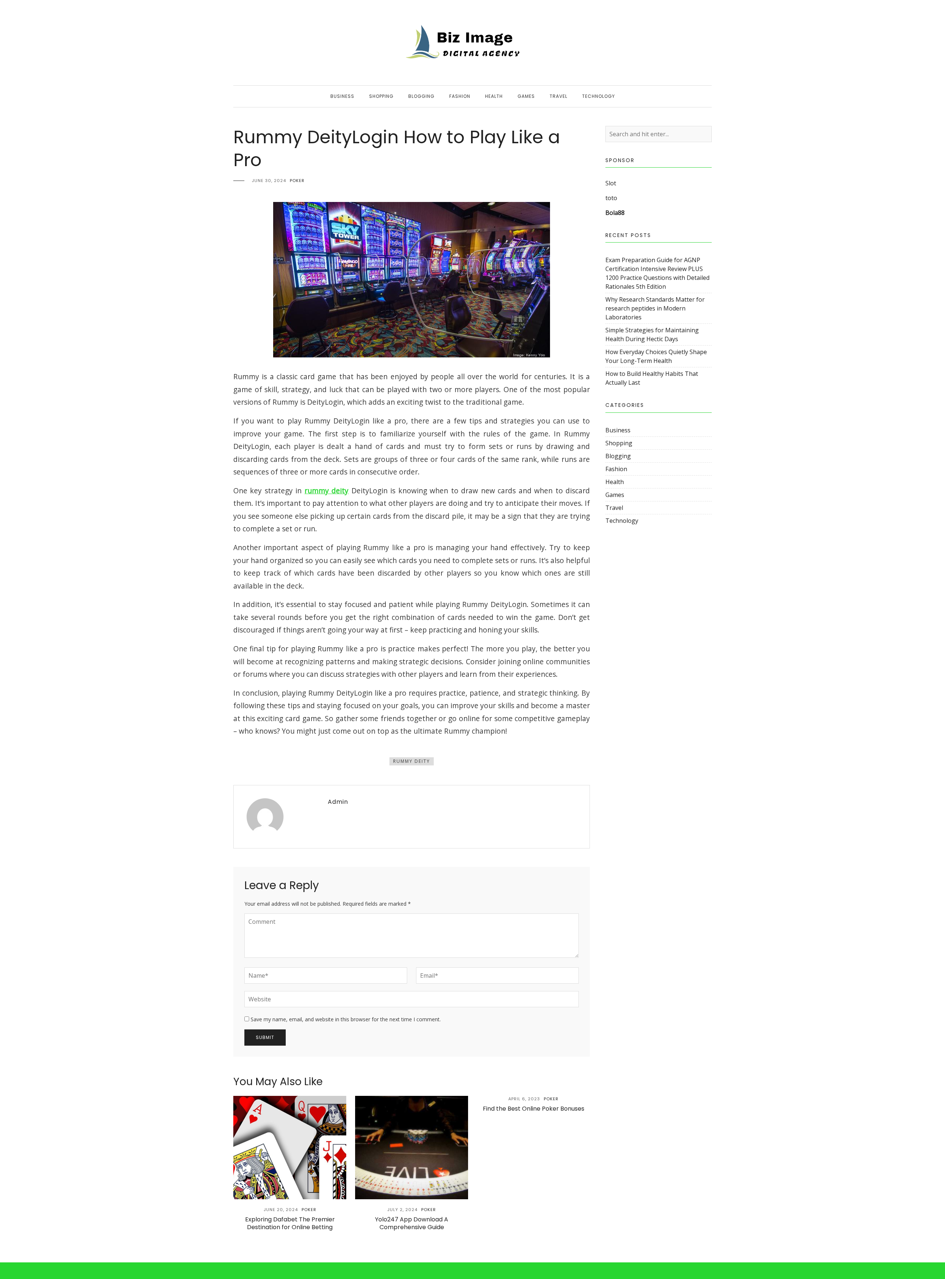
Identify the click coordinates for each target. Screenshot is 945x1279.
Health (494, 96)
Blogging (421, 96)
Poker (297, 181)
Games (526, 96)
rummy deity (326, 491)
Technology (598, 96)
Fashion (459, 96)
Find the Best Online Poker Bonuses (533, 1108)
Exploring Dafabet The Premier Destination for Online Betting (290, 1223)
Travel (558, 96)
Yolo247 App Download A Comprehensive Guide (411, 1223)
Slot (610, 183)
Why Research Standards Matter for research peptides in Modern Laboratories (655, 308)
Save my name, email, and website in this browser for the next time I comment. (346, 1019)
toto (611, 198)
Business (342, 96)
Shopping (381, 96)
